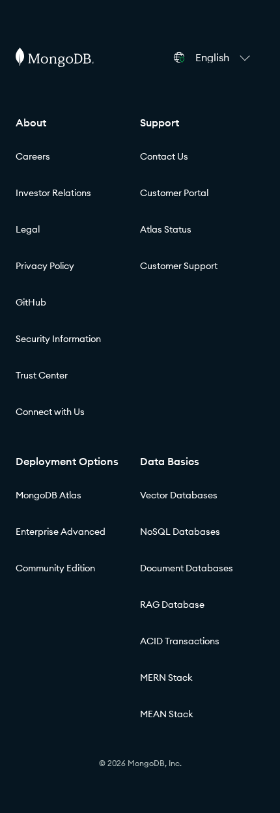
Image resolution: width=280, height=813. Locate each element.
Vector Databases (178, 495)
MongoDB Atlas (48, 495)
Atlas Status (165, 229)
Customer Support (178, 266)
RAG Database (172, 604)
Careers (33, 156)
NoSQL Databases (180, 531)
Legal (28, 229)
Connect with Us (50, 412)
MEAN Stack (166, 714)
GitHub (31, 302)
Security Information (58, 339)
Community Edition (55, 568)
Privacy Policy (45, 266)
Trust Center (42, 375)
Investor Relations (53, 193)
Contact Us (164, 156)
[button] (224, 57)
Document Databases (186, 568)
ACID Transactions (179, 641)
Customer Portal (174, 193)
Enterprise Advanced (60, 531)
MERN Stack (166, 677)
